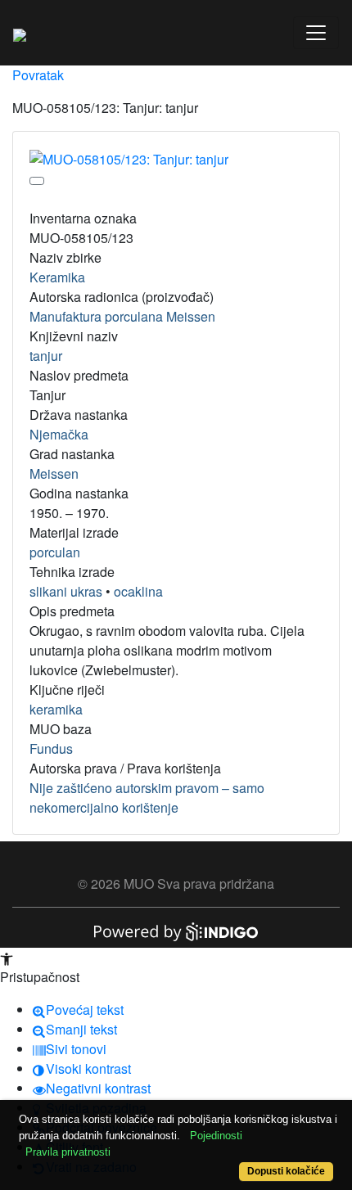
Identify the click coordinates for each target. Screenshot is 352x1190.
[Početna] (19, 32)
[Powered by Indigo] (176, 930)
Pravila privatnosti (68, 1152)
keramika (56, 709)
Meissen (54, 473)
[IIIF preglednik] (36, 181)
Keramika (57, 277)
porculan (54, 552)
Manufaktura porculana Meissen (122, 316)
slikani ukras (65, 591)
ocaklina (138, 591)
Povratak (38, 74)
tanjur (45, 355)
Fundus (51, 748)
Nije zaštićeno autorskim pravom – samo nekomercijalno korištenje (146, 797)
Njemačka (58, 434)
